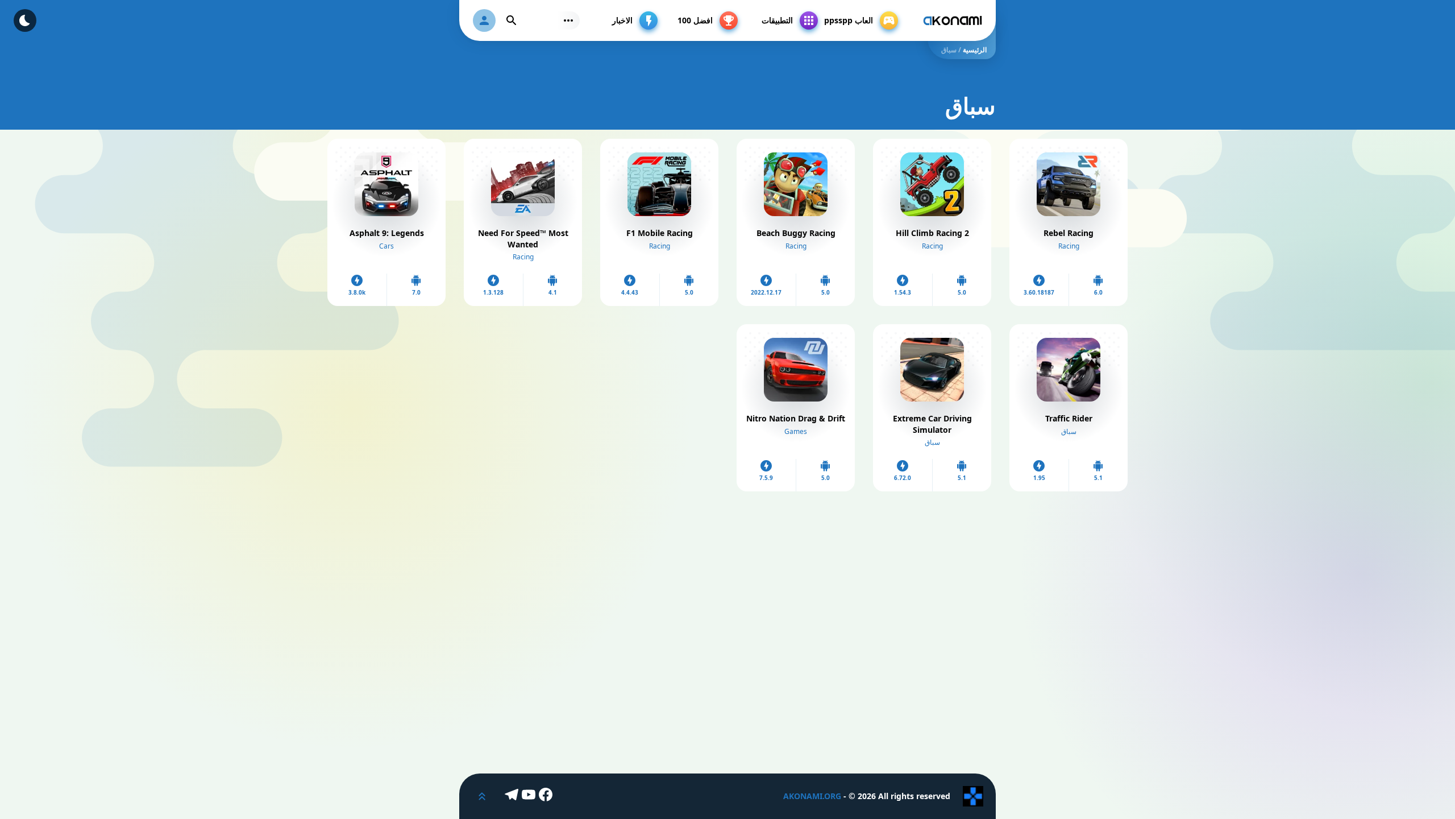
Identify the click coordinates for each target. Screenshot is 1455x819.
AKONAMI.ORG (812, 796)
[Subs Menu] (568, 20)
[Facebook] (547, 796)
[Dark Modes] (25, 20)
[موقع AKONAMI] (952, 20)
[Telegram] (513, 796)
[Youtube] (530, 796)
